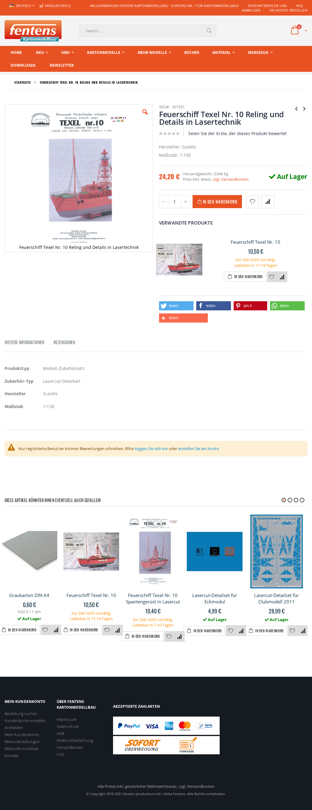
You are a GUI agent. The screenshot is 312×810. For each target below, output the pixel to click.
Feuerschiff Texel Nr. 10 (255, 242)
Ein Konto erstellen (288, 10)
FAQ (299, 5)
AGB (60, 733)
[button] (145, 116)
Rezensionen (64, 342)
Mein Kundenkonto (22, 734)
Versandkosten (70, 747)
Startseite (22, 82)
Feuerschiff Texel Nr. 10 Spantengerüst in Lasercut (153, 598)
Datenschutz (68, 726)
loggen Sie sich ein (151, 448)
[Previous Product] (296, 108)
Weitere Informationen (24, 342)
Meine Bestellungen (22, 741)
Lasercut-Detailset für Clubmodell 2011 (276, 598)
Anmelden (251, 10)
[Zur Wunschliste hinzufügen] (272, 277)
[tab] (29, 343)
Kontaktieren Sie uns (267, 5)
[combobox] (147, 31)
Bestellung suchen (21, 713)
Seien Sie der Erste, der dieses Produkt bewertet (237, 133)
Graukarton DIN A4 (29, 595)
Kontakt (11, 755)
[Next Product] (304, 108)
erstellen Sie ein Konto (198, 448)
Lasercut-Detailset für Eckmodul (214, 598)
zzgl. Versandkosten (231, 179)
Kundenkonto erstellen (25, 720)
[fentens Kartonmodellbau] (33, 30)
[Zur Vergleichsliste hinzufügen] (282, 277)
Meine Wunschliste (21, 748)
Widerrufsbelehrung (75, 740)
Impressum (67, 719)
